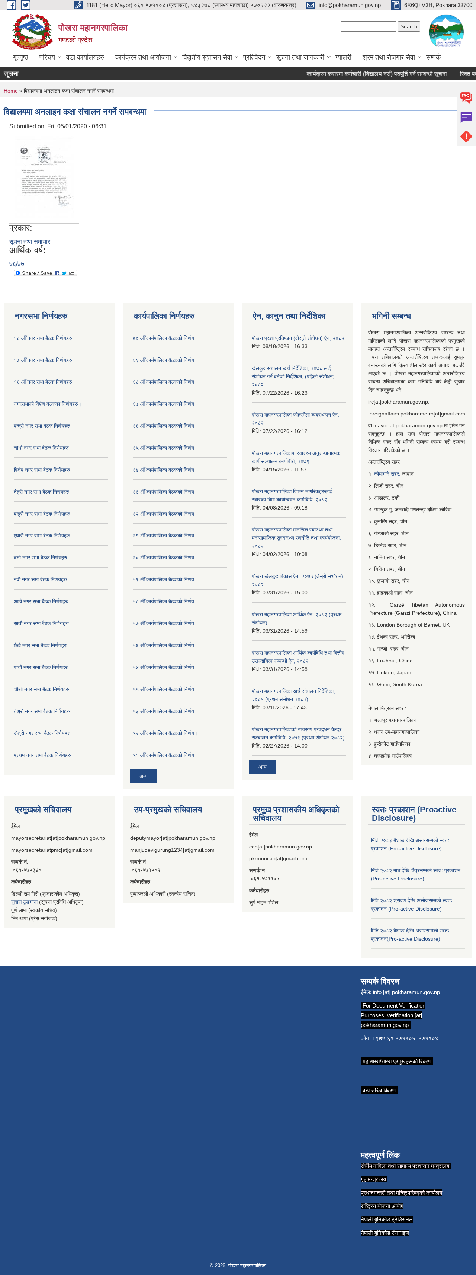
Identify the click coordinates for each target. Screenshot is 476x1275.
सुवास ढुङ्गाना (24, 902)
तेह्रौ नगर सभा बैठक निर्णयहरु (41, 492)
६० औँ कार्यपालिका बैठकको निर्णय (163, 558)
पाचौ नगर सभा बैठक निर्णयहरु (41, 667)
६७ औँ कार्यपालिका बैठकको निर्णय (163, 404)
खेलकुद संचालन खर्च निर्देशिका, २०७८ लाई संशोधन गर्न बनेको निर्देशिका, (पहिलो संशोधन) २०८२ (293, 376)
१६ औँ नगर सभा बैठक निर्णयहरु (43, 382)
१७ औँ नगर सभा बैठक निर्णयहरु (43, 360)
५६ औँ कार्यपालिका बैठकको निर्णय (163, 645)
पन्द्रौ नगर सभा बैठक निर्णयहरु (42, 426)
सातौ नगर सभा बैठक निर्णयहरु (41, 623)
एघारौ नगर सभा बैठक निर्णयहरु (42, 536)
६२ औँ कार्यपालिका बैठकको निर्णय (163, 514)
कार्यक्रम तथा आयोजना (143, 57)
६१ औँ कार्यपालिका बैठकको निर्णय (163, 536)
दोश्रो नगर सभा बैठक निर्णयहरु (42, 733)
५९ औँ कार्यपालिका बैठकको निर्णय (163, 579)
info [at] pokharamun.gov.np (406, 992)
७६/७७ (16, 264)
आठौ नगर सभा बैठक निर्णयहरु (41, 601)
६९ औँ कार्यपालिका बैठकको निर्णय (163, 360)
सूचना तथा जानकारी (300, 57)
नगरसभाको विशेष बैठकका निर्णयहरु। (47, 404)
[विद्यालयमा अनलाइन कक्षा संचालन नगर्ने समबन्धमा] (44, 176)
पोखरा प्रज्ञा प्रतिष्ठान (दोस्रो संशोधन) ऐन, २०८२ (298, 338)
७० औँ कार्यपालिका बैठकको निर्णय (163, 338)
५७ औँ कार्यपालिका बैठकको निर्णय (163, 623)
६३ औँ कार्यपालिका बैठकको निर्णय (163, 492)
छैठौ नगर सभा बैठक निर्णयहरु (40, 645)
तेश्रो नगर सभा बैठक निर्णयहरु (42, 711)
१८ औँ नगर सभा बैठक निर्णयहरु (43, 338)
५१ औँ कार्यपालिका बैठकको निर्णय (163, 755)
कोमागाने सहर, (388, 474)
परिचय (47, 57)
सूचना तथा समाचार (29, 241)
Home (11, 91)
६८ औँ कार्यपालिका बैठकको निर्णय (163, 382)
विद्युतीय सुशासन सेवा (207, 57)
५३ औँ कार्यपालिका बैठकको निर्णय (163, 711)
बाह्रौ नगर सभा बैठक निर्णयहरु (42, 514)
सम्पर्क (433, 57)
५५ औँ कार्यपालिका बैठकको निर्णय (163, 689)
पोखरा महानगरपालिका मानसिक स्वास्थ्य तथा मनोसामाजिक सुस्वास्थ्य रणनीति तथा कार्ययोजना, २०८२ (296, 538)
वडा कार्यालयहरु (85, 57)
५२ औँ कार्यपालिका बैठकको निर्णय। (165, 733)
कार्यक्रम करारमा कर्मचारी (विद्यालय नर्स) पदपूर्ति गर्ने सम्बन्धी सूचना (366, 74)
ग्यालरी (343, 57)
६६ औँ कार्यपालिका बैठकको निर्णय (163, 426)
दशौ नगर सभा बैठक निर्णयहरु (40, 558)
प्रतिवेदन (254, 57)
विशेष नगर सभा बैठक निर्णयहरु (42, 470)
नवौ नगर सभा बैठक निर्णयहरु (40, 579)
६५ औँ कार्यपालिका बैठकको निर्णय (163, 448)
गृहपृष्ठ (20, 57)
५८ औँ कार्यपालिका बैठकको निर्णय (163, 601)
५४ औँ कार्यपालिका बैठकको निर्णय (163, 667)
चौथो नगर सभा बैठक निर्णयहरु (41, 689)
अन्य (143, 776)
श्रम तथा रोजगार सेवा (389, 57)
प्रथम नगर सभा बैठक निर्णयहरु (42, 755)
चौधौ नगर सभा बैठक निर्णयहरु (41, 448)
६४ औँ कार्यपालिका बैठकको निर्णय (163, 470)
